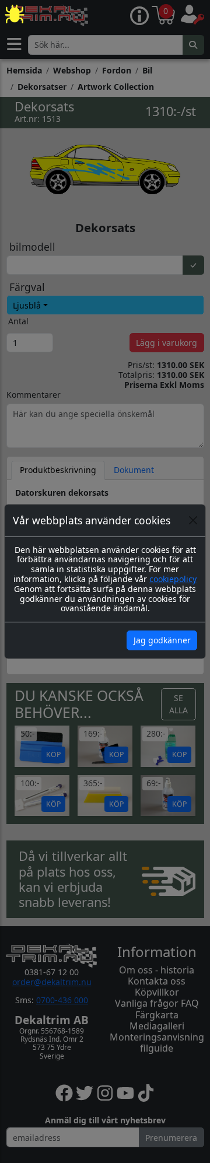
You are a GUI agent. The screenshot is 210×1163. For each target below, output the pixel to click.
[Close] (193, 520)
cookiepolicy (173, 578)
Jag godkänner (162, 640)
